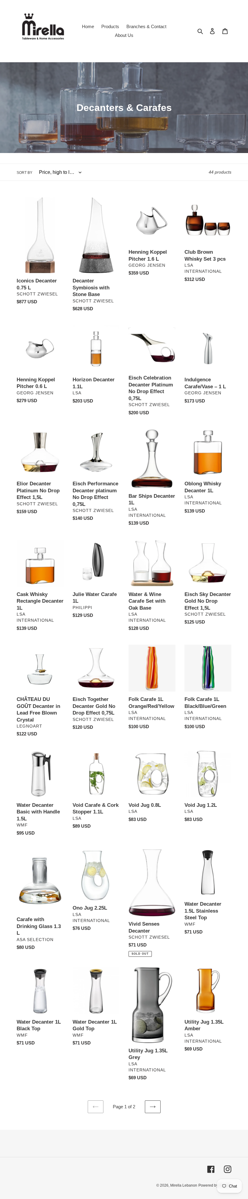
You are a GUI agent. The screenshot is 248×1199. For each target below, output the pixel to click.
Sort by (24, 173)
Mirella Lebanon (183, 1185)
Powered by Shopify (214, 1185)
